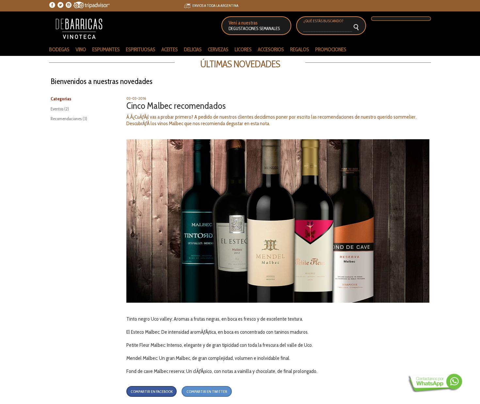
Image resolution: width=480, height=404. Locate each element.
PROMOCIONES (330, 49)
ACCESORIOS (271, 49)
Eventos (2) (60, 108)
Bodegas (59, 49)
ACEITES (169, 49)
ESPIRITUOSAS (140, 49)
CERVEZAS (218, 49)
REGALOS (299, 49)
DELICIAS (192, 49)
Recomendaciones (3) (69, 118)
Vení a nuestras (254, 25)
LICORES (242, 49)
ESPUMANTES (106, 49)
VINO (80, 49)
